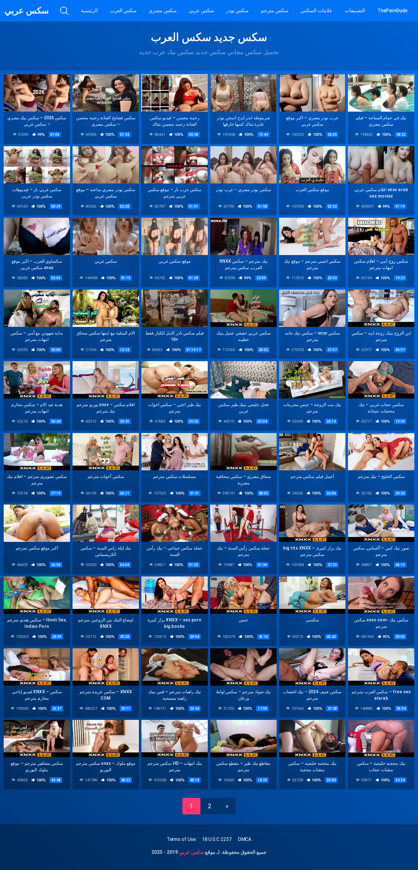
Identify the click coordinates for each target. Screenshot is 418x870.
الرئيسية (89, 10)
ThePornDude (392, 10)
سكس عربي (27, 10)
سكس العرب (123, 10)
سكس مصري (163, 10)
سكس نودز (237, 10)
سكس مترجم (274, 10)
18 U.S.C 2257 (217, 839)
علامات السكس (316, 10)
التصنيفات (355, 10)
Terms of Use (181, 839)
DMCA (245, 839)
